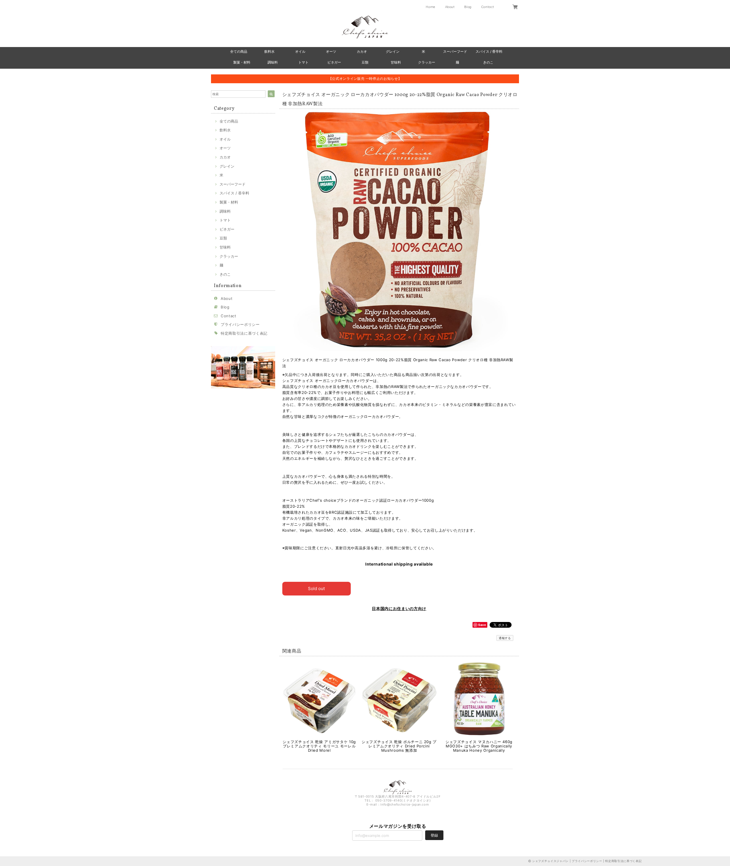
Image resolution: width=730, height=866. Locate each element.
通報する (505, 638)
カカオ (362, 51)
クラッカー (426, 62)
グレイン (393, 51)
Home (430, 7)
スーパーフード (455, 51)
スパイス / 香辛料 (489, 51)
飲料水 (269, 51)
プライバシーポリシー (240, 324)
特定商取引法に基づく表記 (244, 333)
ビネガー (334, 62)
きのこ (488, 62)
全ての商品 (238, 51)
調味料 (272, 62)
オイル (300, 51)
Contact (487, 7)
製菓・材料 (241, 62)
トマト (303, 62)
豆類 (365, 62)
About (450, 7)
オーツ (331, 51)
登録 (434, 835)
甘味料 (396, 62)
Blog (468, 7)
